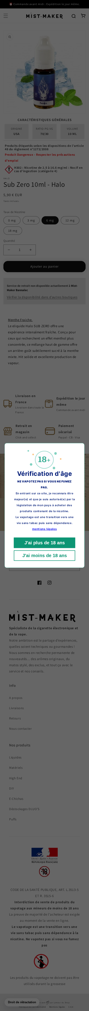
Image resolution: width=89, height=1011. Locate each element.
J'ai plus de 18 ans (44, 542)
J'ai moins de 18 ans (44, 555)
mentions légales (44, 529)
